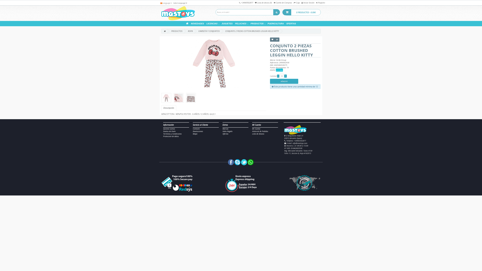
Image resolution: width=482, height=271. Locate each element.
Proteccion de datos (171, 136)
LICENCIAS (212, 24)
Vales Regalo (227, 131)
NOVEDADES (197, 24)
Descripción (168, 108)
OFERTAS (291, 24)
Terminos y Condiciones (172, 134)
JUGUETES (227, 24)
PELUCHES (240, 24)
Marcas (225, 129)
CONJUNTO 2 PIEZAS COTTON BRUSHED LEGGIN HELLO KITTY (252, 31)
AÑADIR (284, 81)
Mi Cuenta (256, 129)
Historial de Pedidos (260, 131)
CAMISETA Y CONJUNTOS (209, 31)
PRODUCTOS (257, 24)
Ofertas (225, 134)
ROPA (190, 31)
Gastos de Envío (169, 131)
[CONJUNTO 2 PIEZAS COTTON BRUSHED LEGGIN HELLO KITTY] (213, 63)
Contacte (196, 129)
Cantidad (273, 76)
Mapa (195, 134)
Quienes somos (169, 129)
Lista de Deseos (258, 134)
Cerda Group (281, 60)
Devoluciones (198, 131)
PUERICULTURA (276, 24)
